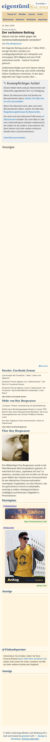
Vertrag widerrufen (30, 739)
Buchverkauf (8, 20)
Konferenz (20, 20)
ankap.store (42, 585)
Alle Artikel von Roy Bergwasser (14, 427)
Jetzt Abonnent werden (14, 138)
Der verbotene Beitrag (18, 31)
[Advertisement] (25, 257)
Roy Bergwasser (14, 44)
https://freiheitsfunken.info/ (35, 521)
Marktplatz (31, 20)
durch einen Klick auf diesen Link (32, 659)
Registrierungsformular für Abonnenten (22, 112)
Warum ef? (11, 14)
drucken (44, 366)
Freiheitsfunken (10, 506)
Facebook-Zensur (24, 370)
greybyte (26, 736)
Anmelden (41, 4)
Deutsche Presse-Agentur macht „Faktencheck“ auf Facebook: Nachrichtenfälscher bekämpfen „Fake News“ (23, 390)
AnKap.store (8, 527)
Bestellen (22, 14)
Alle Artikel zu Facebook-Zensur (14, 397)
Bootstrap (15, 739)
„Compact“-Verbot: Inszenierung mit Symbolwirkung (23, 406)
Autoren (31, 14)
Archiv (40, 14)
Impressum (42, 20)
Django (41, 736)
